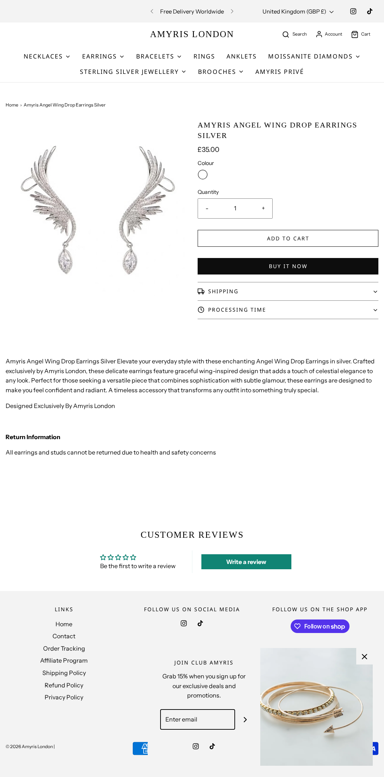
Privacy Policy (64, 697)
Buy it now (288, 266)
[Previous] (152, 11)
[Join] (245, 719)
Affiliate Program (64, 660)
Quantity (208, 192)
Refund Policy (64, 685)
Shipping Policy (64, 672)
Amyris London (192, 34)
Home (12, 105)
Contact (63, 636)
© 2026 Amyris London (29, 746)
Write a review (246, 562)
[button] (288, 291)
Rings (204, 56)
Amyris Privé (279, 72)
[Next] (232, 11)
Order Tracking (64, 648)
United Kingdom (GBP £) (294, 11)
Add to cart (288, 238)
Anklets (241, 56)
